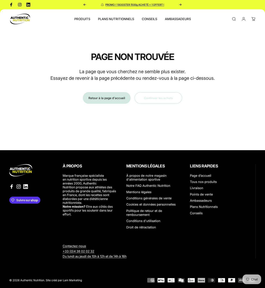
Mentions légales (138, 192)
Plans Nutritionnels (204, 207)
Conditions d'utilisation (143, 221)
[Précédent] (85, 4)
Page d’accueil (200, 175)
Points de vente (201, 194)
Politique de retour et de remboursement (144, 213)
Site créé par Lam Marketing (64, 280)
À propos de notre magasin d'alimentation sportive (146, 177)
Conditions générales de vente (148, 198)
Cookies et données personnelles (151, 205)
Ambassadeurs (201, 200)
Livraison (196, 188)
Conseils (196, 213)
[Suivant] (180, 4)
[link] (78, 251)
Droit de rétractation (141, 227)
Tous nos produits (203, 182)
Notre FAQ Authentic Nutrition (148, 186)
